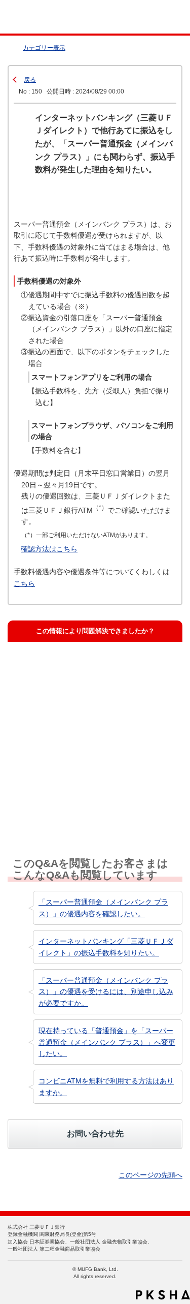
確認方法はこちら (49, 549)
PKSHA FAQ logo (163, 1294)
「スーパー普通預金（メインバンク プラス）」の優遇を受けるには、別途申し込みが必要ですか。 (106, 991)
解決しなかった (47, 756)
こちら (24, 583)
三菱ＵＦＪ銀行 (160, 17)
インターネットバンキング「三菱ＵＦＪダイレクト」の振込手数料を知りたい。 (106, 946)
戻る (30, 79)
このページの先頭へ (150, 1175)
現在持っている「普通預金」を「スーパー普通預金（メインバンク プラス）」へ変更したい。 (107, 1042)
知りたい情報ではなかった (63, 800)
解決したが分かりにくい (60, 711)
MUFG (31, 17)
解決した (37, 666)
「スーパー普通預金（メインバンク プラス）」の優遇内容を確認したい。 (103, 907)
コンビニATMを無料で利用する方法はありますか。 (106, 1086)
